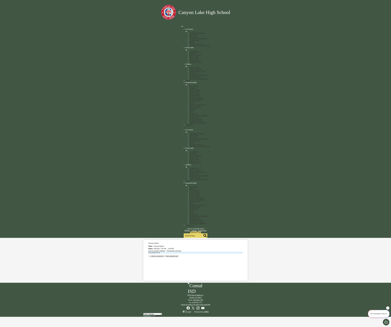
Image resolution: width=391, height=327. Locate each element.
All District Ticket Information (199, 75)
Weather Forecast (195, 77)
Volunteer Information (197, 121)
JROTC (192, 110)
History (192, 42)
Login (188, 312)
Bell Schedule (194, 86)
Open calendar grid (172, 256)
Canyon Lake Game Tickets (199, 79)
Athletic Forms (194, 68)
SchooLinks (193, 114)
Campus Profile (195, 40)
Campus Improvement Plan (198, 38)
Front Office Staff (195, 55)
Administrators (194, 51)
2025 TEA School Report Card (200, 46)
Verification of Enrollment (198, 123)
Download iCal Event (174, 251)
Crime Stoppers (195, 95)
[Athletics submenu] (186, 66)
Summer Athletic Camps (197, 71)
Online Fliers (194, 108)
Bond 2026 (193, 36)
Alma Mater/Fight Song (197, 33)
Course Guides (194, 92)
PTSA (192, 112)
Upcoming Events (154, 252)
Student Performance (196, 44)
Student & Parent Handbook (199, 115)
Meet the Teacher (195, 101)
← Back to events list (156, 256)
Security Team (194, 58)
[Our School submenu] (186, 31)
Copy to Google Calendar (156, 251)
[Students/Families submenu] (186, 185)
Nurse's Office (194, 57)
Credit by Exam (195, 93)
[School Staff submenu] (186, 150)
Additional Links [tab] (195, 232)
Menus (192, 103)
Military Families (195, 106)
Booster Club (194, 73)
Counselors (193, 53)
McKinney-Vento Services (198, 104)
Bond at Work (194, 35)
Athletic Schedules (196, 69)
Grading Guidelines (196, 97)
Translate (158, 316)
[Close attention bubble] (387, 308)
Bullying (192, 88)
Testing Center (194, 117)
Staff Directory (194, 60)
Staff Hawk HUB (195, 62)
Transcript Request (196, 119)
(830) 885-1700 (198, 300)
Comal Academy (195, 90)
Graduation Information (197, 99)
